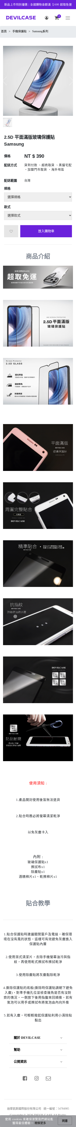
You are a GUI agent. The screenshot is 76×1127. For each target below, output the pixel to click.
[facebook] (25, 1078)
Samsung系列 (40, 31)
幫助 (17, 1049)
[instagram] (36, 1078)
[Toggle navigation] (68, 17)
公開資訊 (20, 1061)
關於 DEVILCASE (27, 1037)
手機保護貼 (19, 31)
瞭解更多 (40, 1123)
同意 (65, 1120)
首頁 (4, 31)
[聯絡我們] (48, 1078)
